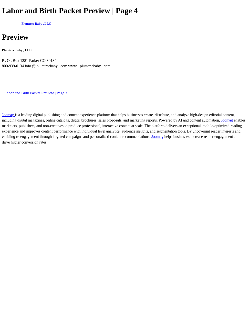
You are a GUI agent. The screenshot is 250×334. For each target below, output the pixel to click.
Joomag (8, 115)
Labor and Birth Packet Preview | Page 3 (35, 93)
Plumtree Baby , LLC (36, 23)
